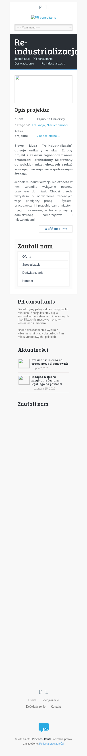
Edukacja (38, 125)
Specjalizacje (31, 264)
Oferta (26, 256)
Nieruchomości (57, 125)
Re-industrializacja (53, 63)
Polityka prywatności (51, 743)
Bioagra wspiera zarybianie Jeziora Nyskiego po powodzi (46, 380)
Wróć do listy (55, 229)
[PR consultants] (43, 17)
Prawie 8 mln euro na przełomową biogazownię (49, 362)
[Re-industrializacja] (43, 79)
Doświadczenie (24, 63)
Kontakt (27, 280)
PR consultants (43, 58)
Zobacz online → (49, 136)
